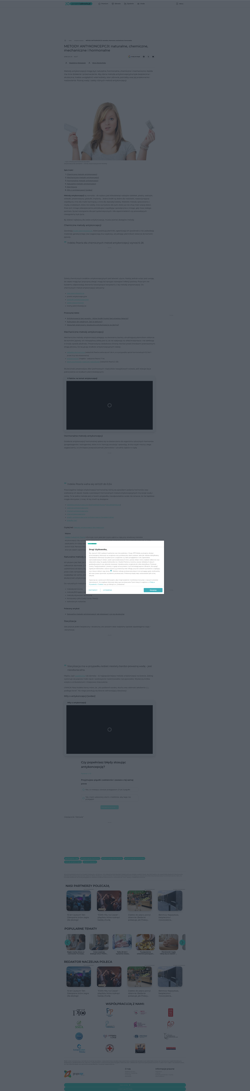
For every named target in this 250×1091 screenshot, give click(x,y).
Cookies (100, 584)
